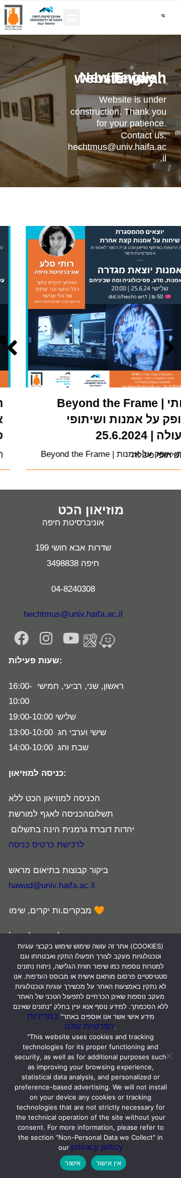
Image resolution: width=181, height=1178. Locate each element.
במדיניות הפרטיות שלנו (71, 1021)
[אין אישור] (168, 1056)
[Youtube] (71, 639)
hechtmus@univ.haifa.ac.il (73, 614)
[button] (71, 17)
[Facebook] (21, 639)
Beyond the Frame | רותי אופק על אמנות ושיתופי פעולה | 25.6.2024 (104, 419)
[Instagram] (46, 639)
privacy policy (97, 1147)
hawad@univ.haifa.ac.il (52, 885)
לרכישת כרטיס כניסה (46, 844)
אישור (72, 1163)
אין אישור (108, 1163)
